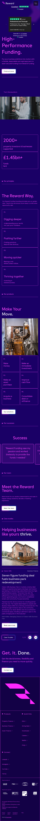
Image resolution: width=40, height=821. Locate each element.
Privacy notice (3, 813)
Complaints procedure (15, 813)
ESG (23, 721)
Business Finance (7, 726)
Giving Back (25, 726)
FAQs (23, 745)
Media (24, 740)
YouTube (5, 769)
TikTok (4, 774)
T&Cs (22, 812)
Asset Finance (6, 731)
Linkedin (4, 759)
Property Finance (7, 721)
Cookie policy (9, 813)
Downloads (25, 731)
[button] (29, 637)
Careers (24, 735)
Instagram (5, 764)
